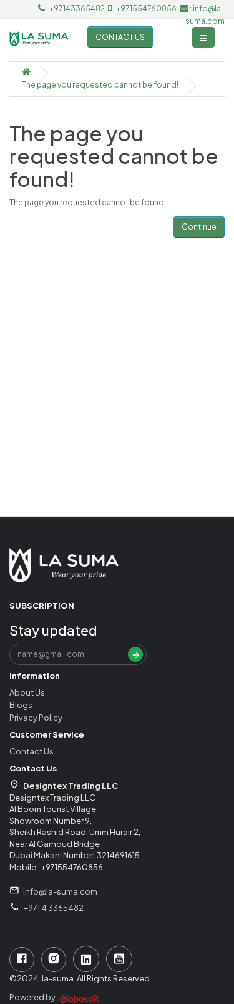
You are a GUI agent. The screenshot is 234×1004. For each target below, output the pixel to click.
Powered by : (34, 997)
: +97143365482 (75, 8)
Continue (199, 226)
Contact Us (31, 751)
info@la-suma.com (60, 891)
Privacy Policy (35, 717)
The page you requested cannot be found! (100, 84)
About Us (27, 692)
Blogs (20, 705)
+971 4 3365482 (53, 908)
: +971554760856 (145, 8)
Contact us (120, 37)
